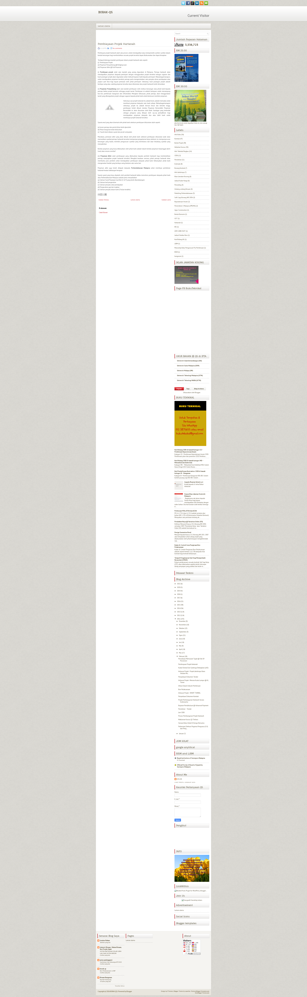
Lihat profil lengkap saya (184, 782)
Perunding (177, 185)
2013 (178, 612)
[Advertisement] (116, 233)
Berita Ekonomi (179, 214)
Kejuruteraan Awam (181, 202)
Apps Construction (180, 210)
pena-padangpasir (106, 960)
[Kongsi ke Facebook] (105, 194)
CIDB (176, 156)
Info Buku (177, 135)
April (180, 649)
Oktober (181, 628)
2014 (178, 608)
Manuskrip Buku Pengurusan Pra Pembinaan (189, 248)
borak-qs (103, 969)
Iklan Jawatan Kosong (181, 176)
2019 (178, 591)
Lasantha (187, 991)
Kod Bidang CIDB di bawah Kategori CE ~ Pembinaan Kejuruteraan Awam (188, 451)
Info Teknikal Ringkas (181, 151)
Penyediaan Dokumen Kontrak (188, 696)
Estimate (177, 164)
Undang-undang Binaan (182, 189)
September (182, 632)
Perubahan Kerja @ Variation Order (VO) (188, 522)
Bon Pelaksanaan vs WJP (107, 971)
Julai (180, 639)
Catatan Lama (166, 200)
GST (175, 218)
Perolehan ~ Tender (185, 709)
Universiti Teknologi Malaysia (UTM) (190, 375)
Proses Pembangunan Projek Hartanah (191, 716)
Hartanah (177, 223)
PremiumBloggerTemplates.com (200, 991)
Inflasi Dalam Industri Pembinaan (189, 686)
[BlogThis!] (101, 194)
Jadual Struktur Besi (181, 235)
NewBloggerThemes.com (202, 993)
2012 (178, 615)
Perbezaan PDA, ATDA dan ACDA (185, 511)
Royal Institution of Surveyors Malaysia (191, 758)
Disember (182, 621)
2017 (178, 598)
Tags (188, 389)
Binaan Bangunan (106, 978)
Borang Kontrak (179, 168)
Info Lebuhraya (179, 172)
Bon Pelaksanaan (184, 689)
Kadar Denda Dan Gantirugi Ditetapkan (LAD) (193, 668)
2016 (178, 601)
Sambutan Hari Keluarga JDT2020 (111, 962)
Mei (180, 646)
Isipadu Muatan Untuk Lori (193, 482)
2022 (178, 584)
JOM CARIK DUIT (180, 231)
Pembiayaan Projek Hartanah (116, 44)
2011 (178, 619)
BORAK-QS (105, 12)
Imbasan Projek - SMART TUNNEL (189, 693)
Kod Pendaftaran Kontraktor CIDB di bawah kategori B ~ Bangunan (189, 472)
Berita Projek (178, 143)
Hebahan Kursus (179, 147)
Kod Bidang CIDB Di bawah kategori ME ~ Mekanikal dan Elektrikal (188, 462)
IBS (175, 227)
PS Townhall (181, 760)
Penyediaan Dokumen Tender (188, 677)
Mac (180, 653)
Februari (181, 656)
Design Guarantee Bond (182, 532)
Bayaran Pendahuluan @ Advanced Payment (193, 706)
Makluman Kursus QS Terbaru (188, 720)
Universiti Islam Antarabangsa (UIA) (189, 361)
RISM (176, 252)
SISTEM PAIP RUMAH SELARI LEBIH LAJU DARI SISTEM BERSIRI (110, 952)
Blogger (197, 393)
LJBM (176, 244)
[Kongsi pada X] (103, 194)
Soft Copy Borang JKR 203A (183, 197)
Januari (181, 734)
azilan (179, 779)
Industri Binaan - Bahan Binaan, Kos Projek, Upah (110, 948)
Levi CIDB (181, 712)
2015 (178, 605)
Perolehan (177, 160)
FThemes (170, 991)
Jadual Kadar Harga (180, 181)
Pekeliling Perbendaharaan (183, 193)
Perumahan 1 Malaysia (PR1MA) (185, 206)
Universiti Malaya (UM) (185, 371)
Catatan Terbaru (103, 200)
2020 (178, 587)
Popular (179, 389)
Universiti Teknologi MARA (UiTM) (189, 380)
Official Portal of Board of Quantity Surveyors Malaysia (190, 766)
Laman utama (104, 26)
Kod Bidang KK (179, 239)
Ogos (181, 635)
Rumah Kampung (105, 979)
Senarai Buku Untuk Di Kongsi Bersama (191, 723)
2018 (178, 594)
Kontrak (177, 139)
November (182, 625)
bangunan (177, 256)
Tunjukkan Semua (119, 986)
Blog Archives (199, 389)
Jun (180, 642)
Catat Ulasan (103, 212)
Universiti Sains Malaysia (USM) (188, 366)
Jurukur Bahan (105, 940)
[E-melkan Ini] (99, 194)
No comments (117, 48)
